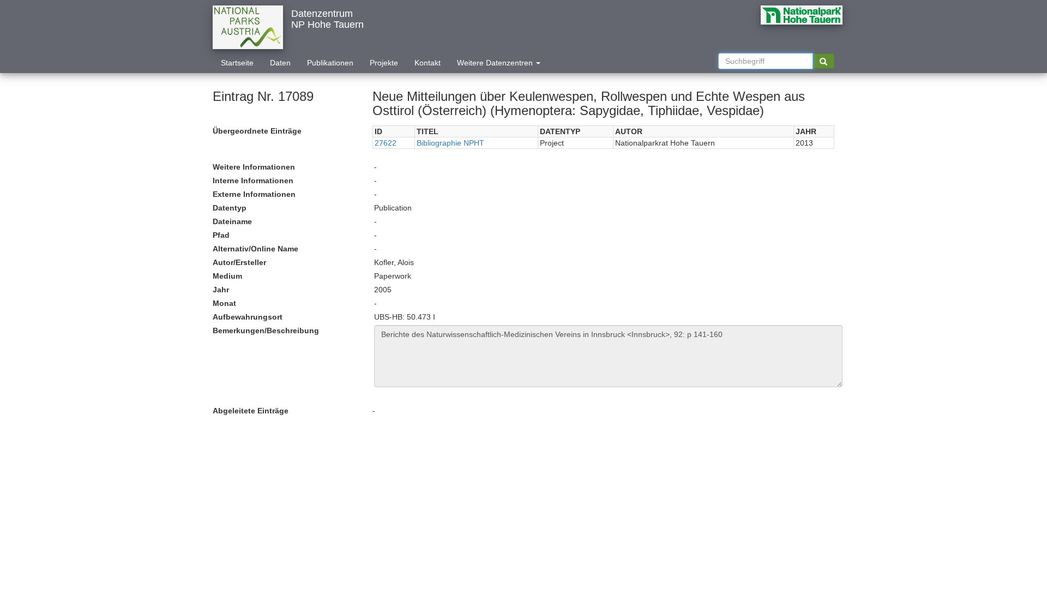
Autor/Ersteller (239, 262)
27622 (385, 143)
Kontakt (427, 62)
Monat (224, 303)
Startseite (237, 62)
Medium (227, 276)
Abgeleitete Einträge (250, 410)
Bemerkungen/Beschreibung (266, 330)
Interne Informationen (253, 180)
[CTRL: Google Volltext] (823, 61)
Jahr (221, 289)
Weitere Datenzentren (496, 62)
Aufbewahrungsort (247, 316)
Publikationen (330, 62)
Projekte (384, 62)
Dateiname (232, 221)
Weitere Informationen (254, 167)
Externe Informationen (254, 194)
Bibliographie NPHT (450, 143)
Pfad (221, 235)
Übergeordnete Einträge (257, 131)
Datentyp (229, 207)
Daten (280, 62)
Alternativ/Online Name (255, 248)
